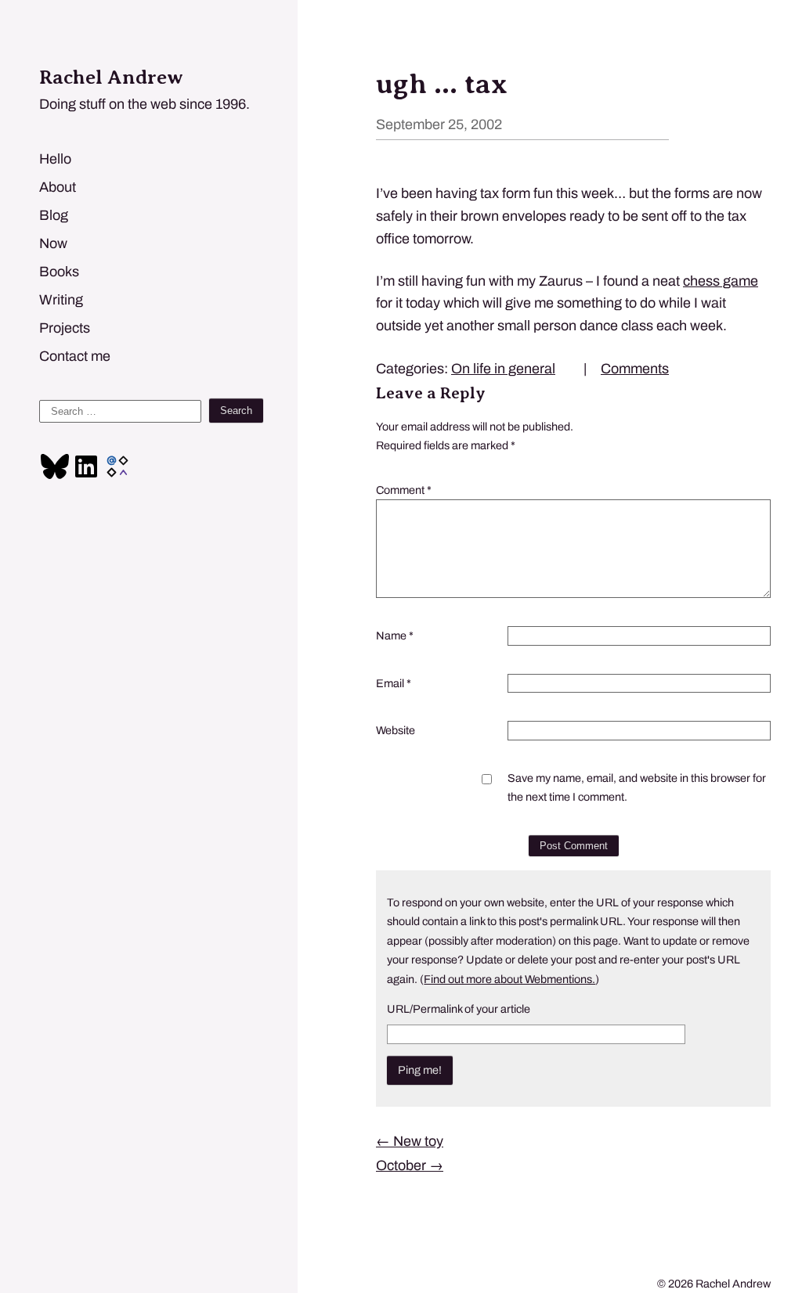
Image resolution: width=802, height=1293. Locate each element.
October (409, 1165)
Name (395, 635)
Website (395, 730)
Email (393, 683)
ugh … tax (442, 83)
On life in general (503, 368)
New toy (409, 1141)
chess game (720, 281)
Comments (635, 368)
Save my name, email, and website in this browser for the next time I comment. (637, 787)
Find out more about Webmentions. (509, 979)
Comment (404, 490)
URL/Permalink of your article (458, 1009)
